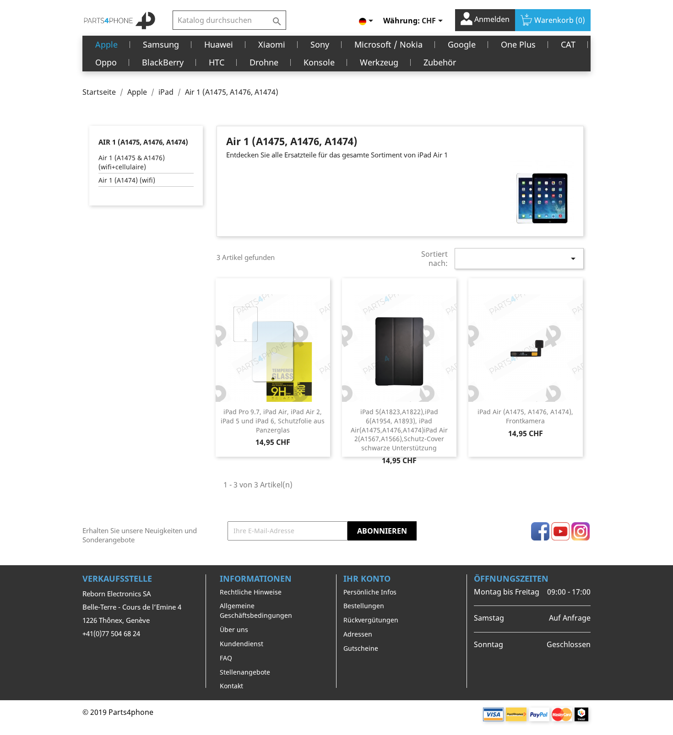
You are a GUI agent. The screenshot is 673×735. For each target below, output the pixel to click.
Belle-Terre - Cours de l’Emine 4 (131, 606)
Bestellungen (363, 605)
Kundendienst (241, 643)
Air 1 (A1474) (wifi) (126, 180)
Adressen (357, 634)
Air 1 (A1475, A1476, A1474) (143, 141)
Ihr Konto (367, 578)
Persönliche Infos (369, 592)
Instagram (580, 531)
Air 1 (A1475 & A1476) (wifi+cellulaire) (131, 162)
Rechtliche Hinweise (251, 592)
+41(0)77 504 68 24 (111, 633)
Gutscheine (360, 648)
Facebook (540, 531)
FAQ (226, 658)
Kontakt (231, 685)
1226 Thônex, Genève (116, 620)
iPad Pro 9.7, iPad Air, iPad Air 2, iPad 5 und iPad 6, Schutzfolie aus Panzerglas (273, 420)
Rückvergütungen (370, 620)
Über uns (234, 629)
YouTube (560, 531)
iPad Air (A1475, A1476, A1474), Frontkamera (525, 416)
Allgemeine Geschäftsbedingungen (256, 610)
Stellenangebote (245, 672)
